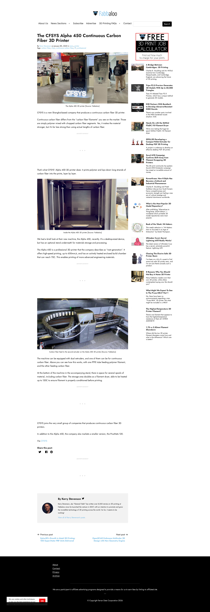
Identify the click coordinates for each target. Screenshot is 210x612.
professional (81, 48)
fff (75, 48)
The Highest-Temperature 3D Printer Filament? (158, 310)
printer (76, 46)
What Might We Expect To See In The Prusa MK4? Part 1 (159, 291)
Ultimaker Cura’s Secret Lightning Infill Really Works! (159, 239)
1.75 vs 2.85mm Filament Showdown (157, 328)
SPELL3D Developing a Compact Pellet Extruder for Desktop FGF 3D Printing (158, 142)
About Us (43, 23)
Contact (127, 23)
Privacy (55, 572)
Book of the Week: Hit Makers (159, 224)
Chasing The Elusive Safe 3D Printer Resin (158, 254)
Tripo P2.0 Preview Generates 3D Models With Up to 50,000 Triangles (159, 88)
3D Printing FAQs (108, 23)
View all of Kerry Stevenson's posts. (72, 517)
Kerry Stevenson (45, 46)
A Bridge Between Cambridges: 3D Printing (157, 66)
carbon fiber (45, 48)
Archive (56, 576)
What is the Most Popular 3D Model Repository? (158, 204)
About (55, 565)
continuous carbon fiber (64, 48)
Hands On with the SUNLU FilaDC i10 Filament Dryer (157, 124)
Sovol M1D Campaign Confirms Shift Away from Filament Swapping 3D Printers (157, 159)
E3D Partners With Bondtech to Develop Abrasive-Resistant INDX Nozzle (159, 106)
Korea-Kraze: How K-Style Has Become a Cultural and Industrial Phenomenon (159, 181)
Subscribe (78, 23)
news (71, 46)
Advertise (91, 23)
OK (42, 601)
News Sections (58, 23)
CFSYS (44, 440)
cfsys (53, 48)
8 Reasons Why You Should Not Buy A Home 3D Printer (158, 273)
